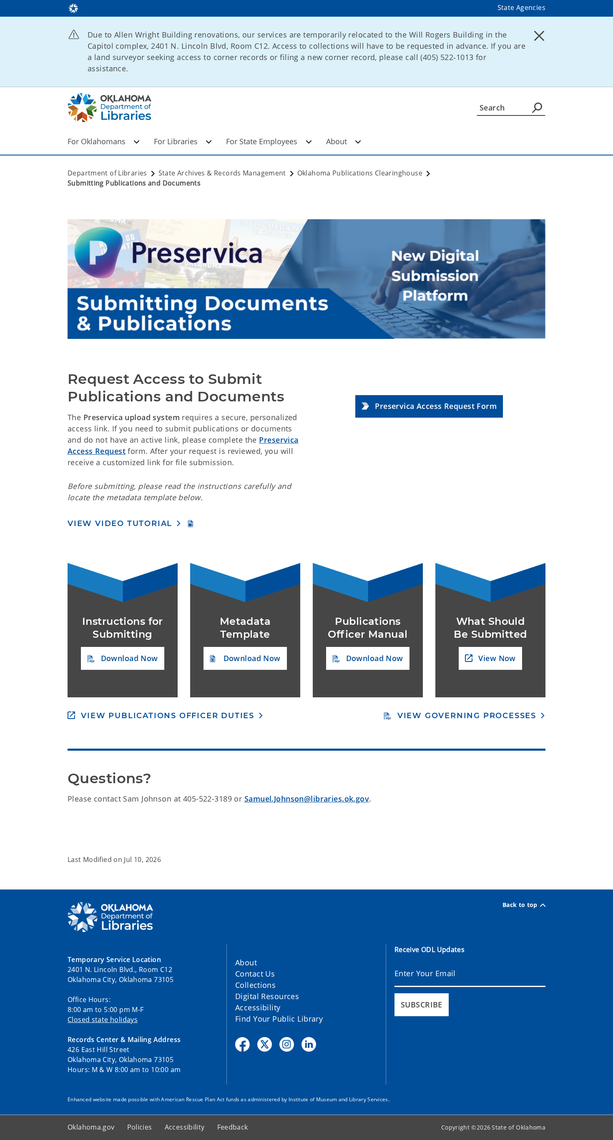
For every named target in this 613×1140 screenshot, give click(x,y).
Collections (255, 985)
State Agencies (521, 7)
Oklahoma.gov (91, 1127)
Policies (139, 1127)
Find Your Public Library (279, 1019)
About (336, 141)
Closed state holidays (103, 1019)
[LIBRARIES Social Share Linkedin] (308, 1044)
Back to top (520, 905)
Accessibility (258, 1007)
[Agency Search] (537, 107)
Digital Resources (267, 996)
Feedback (232, 1127)
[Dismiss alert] (539, 35)
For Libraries (176, 141)
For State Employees (261, 141)
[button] (429, 406)
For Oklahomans (97, 141)
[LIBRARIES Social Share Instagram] (286, 1044)
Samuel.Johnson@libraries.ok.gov (306, 799)
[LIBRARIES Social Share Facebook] (242, 1044)
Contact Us (255, 974)
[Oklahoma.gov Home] (73, 7)
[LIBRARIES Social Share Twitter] (264, 1044)
